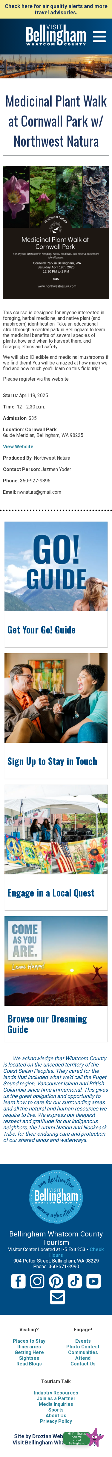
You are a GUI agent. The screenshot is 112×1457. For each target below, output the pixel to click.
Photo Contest (82, 1347)
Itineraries (29, 1347)
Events (83, 1341)
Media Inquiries (56, 1404)
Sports (56, 1410)
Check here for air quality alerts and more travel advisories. (56, 9)
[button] (86, 1436)
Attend (82, 1358)
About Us (56, 1415)
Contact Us (83, 1364)
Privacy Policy (56, 1421)
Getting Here (29, 1352)
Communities (83, 1352)
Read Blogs (29, 1364)
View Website (18, 446)
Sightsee (29, 1358)
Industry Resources (56, 1393)
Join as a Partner (56, 1398)
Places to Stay (29, 1341)
